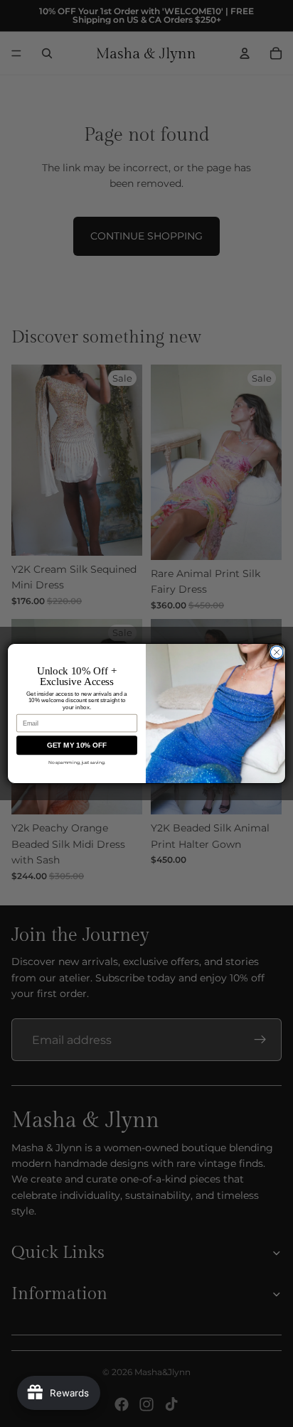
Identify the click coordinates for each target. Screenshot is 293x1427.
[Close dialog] (276, 652)
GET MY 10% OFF (77, 745)
